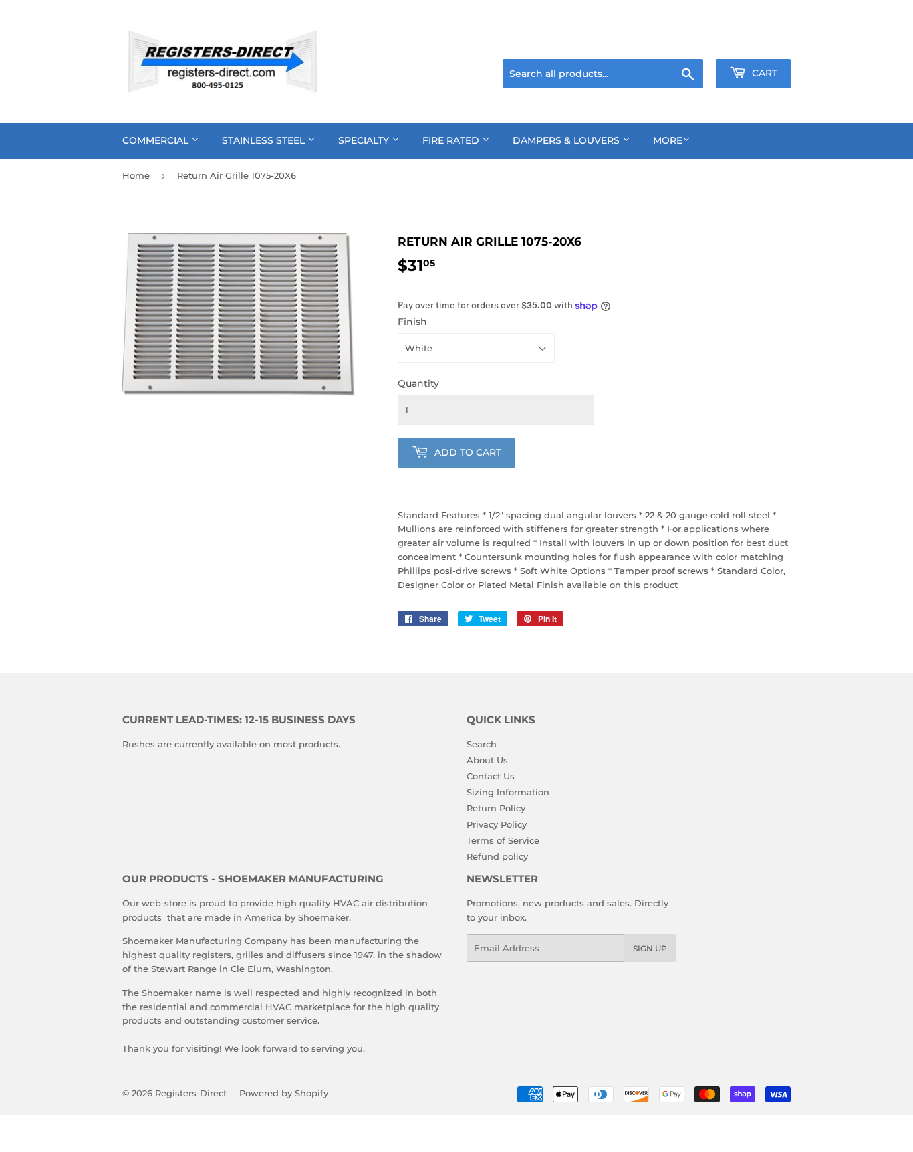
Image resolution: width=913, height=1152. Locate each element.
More (667, 140)
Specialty (365, 140)
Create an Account (754, 42)
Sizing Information (508, 792)
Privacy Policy (497, 824)
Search (482, 744)
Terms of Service (503, 840)
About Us (487, 760)
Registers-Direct (191, 1093)
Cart (763, 73)
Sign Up (650, 948)
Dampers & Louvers (567, 140)
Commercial (156, 140)
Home (136, 175)
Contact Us (491, 776)
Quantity (418, 383)
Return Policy (496, 808)
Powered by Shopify (283, 1093)
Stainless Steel (264, 140)
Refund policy (497, 856)
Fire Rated (452, 140)
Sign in (685, 42)
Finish (412, 322)
